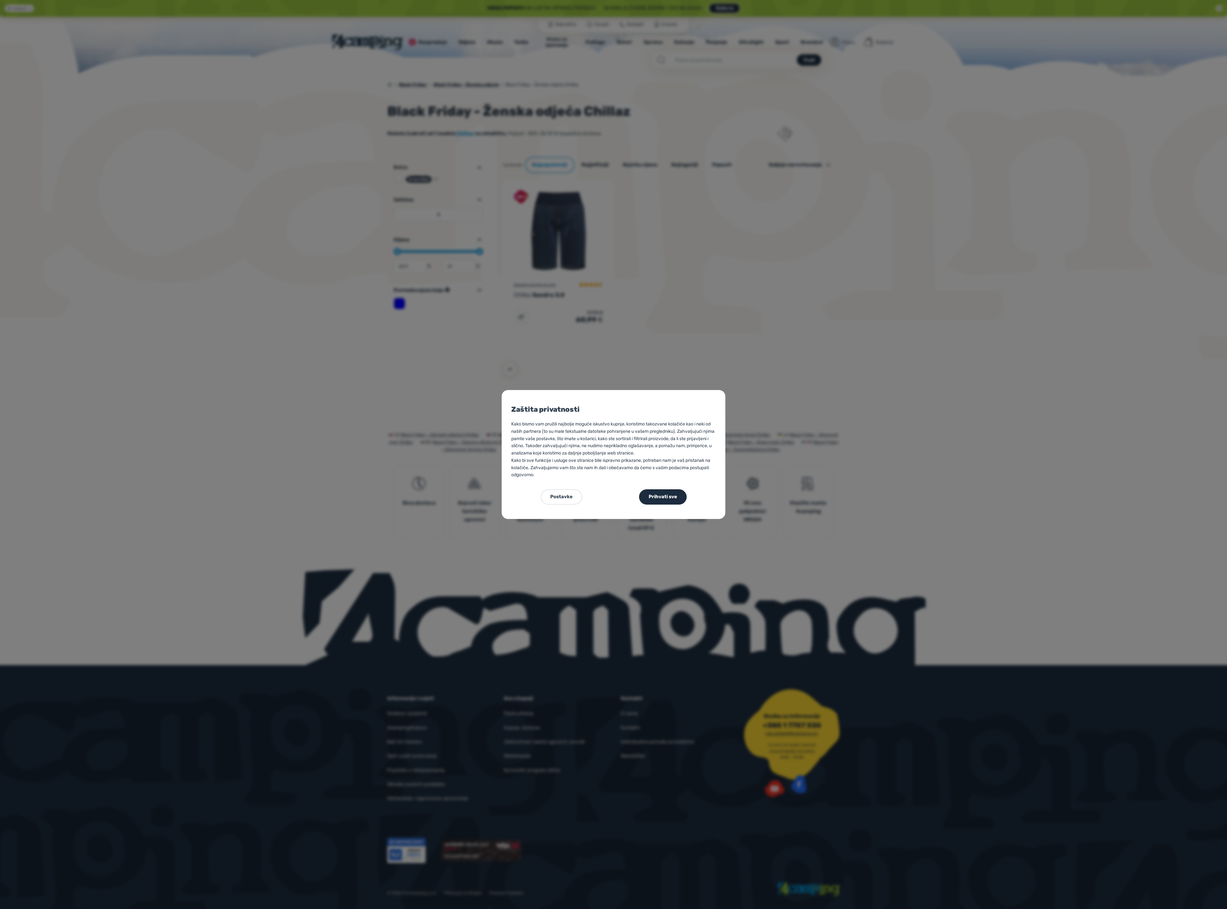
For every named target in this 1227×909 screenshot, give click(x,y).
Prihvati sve (663, 497)
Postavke (561, 497)
